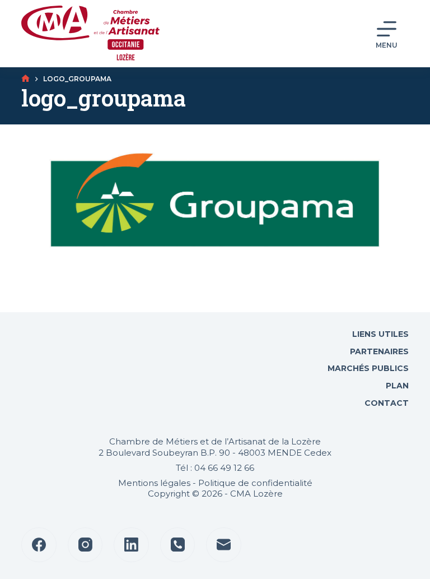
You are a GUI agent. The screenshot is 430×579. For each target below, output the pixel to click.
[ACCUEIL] (25, 79)
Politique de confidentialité (255, 483)
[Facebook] (39, 545)
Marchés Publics (368, 368)
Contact (385, 403)
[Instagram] (85, 545)
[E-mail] (223, 545)
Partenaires (379, 351)
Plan (396, 386)
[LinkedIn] (131, 545)
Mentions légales (154, 483)
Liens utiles (379, 334)
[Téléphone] (177, 545)
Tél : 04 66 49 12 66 (215, 467)
